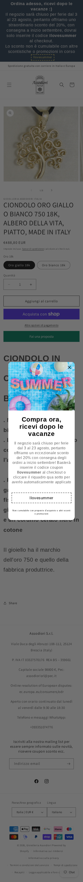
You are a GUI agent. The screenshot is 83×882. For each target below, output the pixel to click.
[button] (41, 498)
